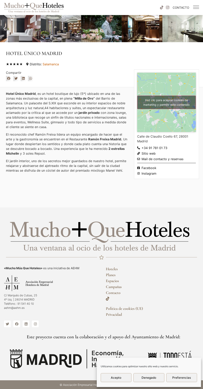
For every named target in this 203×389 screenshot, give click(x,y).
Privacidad (114, 314)
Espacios (112, 281)
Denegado (149, 377)
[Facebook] (16, 324)
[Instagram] (168, 7)
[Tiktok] (162, 7)
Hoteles (112, 269)
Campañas (114, 286)
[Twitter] (7, 324)
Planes (111, 275)
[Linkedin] (26, 324)
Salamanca (51, 64)
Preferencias (181, 377)
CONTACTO (181, 8)
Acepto (116, 377)
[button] (4, 28)
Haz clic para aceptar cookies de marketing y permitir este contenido (166, 102)
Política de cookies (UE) (124, 308)
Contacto (113, 292)
